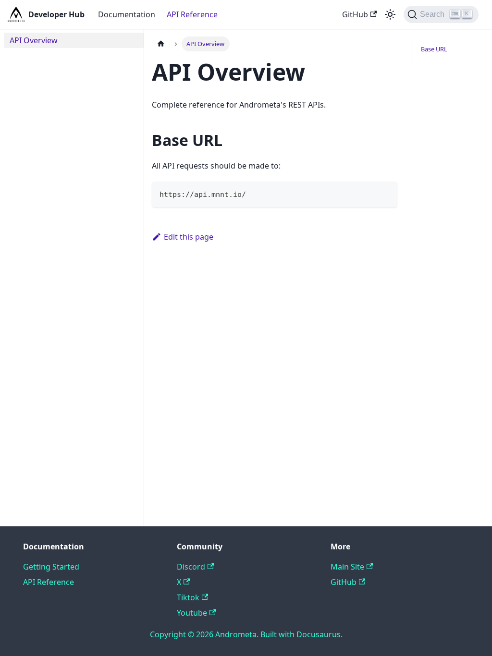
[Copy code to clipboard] (386, 193)
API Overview (34, 40)
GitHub (355, 14)
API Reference (192, 14)
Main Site (347, 566)
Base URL (434, 49)
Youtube (192, 612)
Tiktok (188, 597)
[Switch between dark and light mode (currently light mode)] (390, 14)
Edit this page (188, 236)
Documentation (126, 14)
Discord (191, 566)
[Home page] (161, 43)
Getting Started (51, 566)
